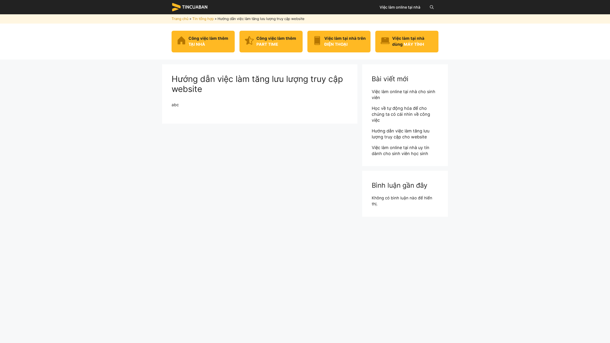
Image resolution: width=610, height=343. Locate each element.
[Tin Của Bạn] (191, 7)
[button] (431, 7)
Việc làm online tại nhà (400, 7)
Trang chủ (180, 18)
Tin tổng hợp (203, 18)
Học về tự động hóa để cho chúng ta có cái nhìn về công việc (401, 114)
